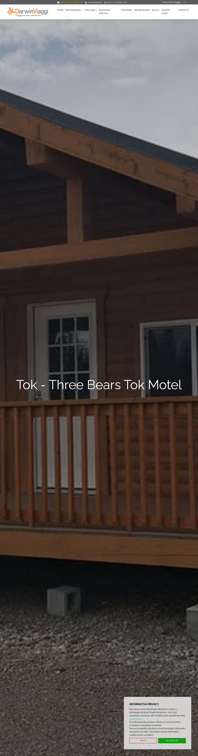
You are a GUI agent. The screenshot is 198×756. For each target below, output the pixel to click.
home (60, 10)
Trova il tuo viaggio (171, 2)
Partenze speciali (104, 12)
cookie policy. (136, 719)
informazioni (142, 10)
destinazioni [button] (73, 10)
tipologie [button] (89, 10)
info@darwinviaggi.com (71, 2)
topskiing (126, 10)
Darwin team (165, 12)
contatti (183, 10)
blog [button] (155, 10)
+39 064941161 (95, 2)
